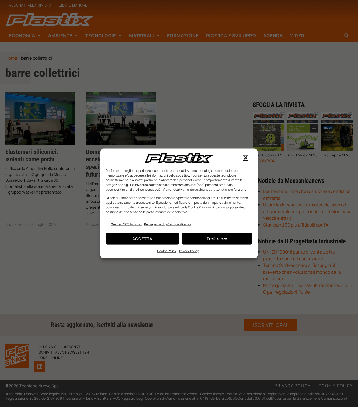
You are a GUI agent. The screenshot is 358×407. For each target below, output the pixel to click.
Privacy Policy (189, 251)
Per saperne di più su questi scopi (167, 224)
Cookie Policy (166, 251)
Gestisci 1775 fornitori (126, 224)
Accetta (142, 238)
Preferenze (217, 238)
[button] (245, 158)
